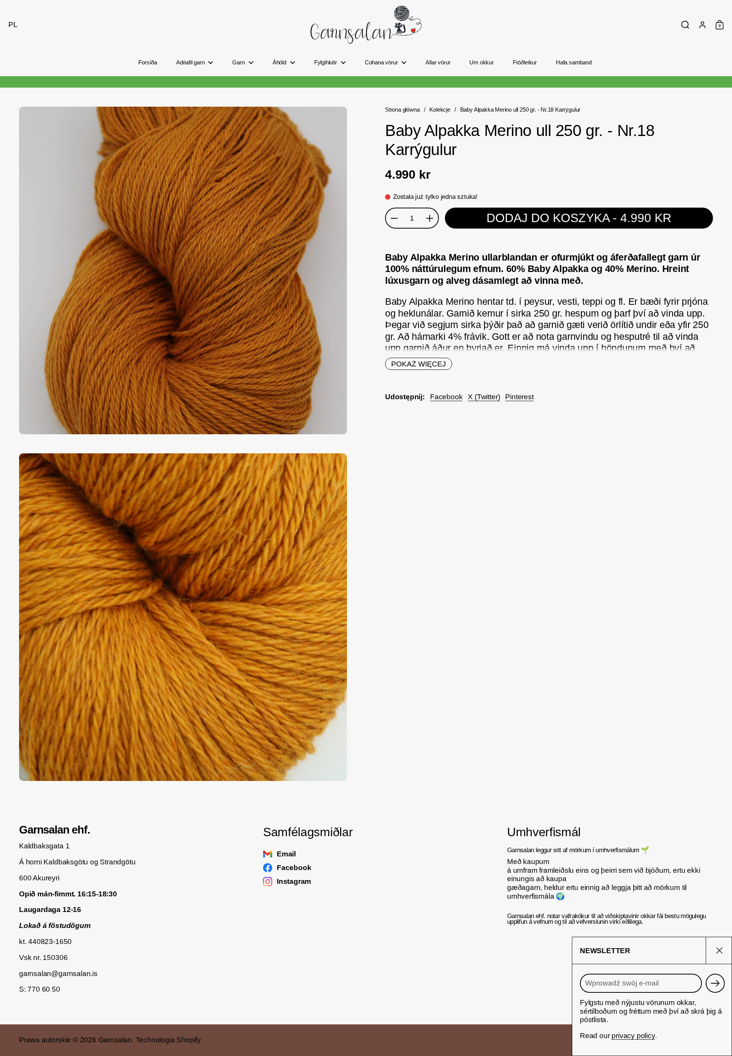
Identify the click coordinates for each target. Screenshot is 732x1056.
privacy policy (633, 1036)
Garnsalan (115, 1040)
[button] (11, 25)
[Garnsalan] (366, 25)
